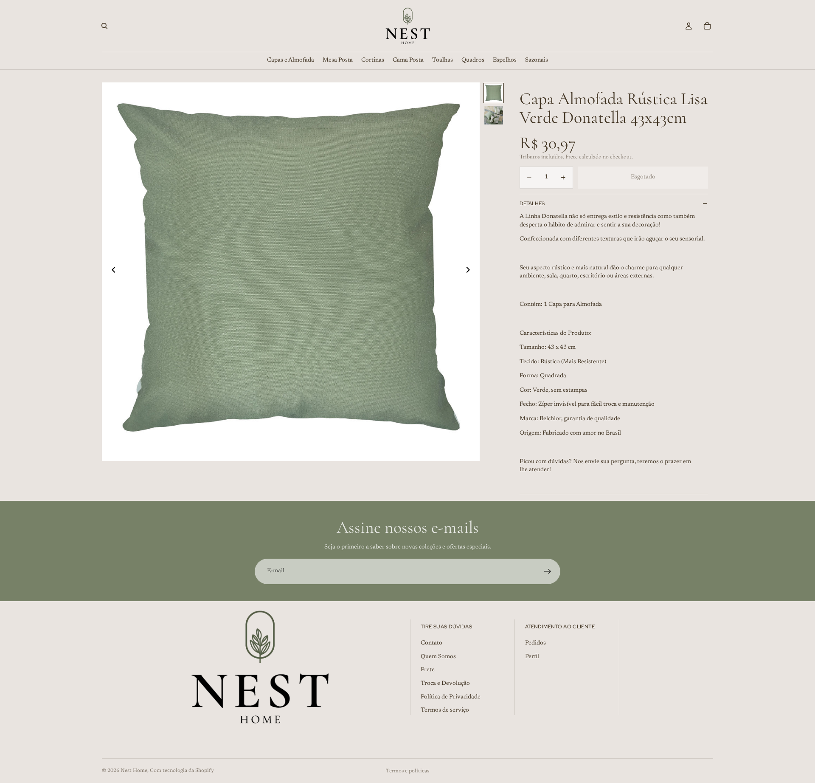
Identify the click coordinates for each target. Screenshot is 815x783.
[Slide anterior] (111, 271)
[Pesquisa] (104, 26)
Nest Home (134, 770)
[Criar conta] (547, 571)
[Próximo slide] (470, 271)
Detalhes (532, 203)
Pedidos (535, 643)
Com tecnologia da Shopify (182, 770)
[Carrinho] (707, 26)
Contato (431, 643)
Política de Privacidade (451, 697)
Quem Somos (438, 657)
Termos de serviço (445, 710)
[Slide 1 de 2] (493, 93)
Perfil (532, 657)
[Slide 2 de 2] (493, 115)
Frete (428, 670)
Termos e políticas (407, 771)
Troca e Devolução (445, 684)
